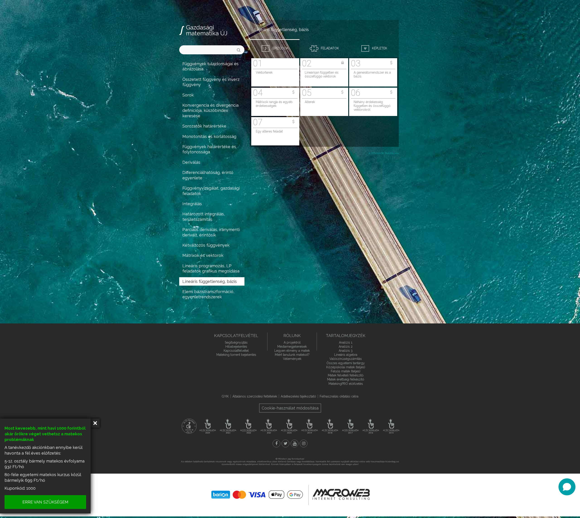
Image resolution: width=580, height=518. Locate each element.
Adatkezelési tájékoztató (298, 396)
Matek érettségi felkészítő (345, 379)
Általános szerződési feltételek (254, 396)
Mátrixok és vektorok (202, 255)
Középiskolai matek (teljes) (345, 367)
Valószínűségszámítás (345, 359)
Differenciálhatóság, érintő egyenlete (207, 175)
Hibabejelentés (236, 346)
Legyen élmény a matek (292, 350)
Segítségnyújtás (236, 342)
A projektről (292, 342)
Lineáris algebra (345, 355)
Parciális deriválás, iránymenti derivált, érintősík (211, 232)
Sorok (188, 95)
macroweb (341, 494)
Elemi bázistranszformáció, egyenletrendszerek (208, 294)
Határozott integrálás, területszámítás (203, 217)
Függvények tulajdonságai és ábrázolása (210, 66)
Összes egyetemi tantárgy (345, 363)
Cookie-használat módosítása (290, 408)
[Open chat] (566, 486)
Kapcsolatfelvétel (236, 350)
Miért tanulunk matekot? (292, 355)
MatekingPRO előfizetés (346, 383)
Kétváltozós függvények (206, 245)
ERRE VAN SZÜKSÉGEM (45, 502)
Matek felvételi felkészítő (345, 375)
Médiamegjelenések (292, 346)
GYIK (225, 396)
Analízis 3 (346, 350)
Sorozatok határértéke (204, 126)
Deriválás (191, 162)
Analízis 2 (346, 346)
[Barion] (257, 494)
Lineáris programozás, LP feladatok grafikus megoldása (210, 268)
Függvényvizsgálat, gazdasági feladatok (211, 191)
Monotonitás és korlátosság (209, 136)
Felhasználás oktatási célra (339, 396)
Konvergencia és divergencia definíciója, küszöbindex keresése (210, 110)
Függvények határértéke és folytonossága (209, 149)
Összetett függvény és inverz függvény (210, 82)
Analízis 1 (345, 342)
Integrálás (192, 203)
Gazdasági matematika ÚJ (206, 30)
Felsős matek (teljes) (345, 371)
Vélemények (292, 359)
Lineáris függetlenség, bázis (209, 281)
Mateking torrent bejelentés (236, 355)
